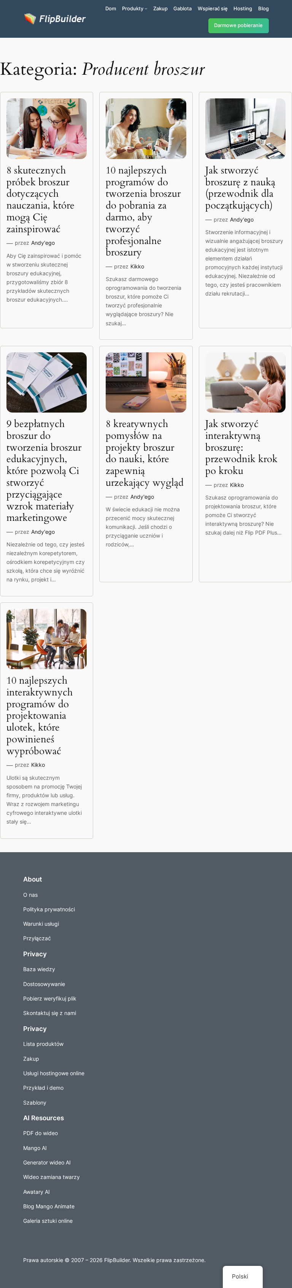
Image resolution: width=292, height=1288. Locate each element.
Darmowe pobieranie (238, 25)
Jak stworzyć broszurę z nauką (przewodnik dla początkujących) (240, 188)
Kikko (137, 266)
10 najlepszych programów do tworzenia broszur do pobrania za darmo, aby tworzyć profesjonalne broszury (143, 212)
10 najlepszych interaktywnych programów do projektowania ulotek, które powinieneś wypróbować (39, 716)
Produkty (132, 8)
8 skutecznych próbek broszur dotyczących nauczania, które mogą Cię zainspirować (40, 200)
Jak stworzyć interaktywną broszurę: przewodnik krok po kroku (241, 447)
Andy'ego (43, 242)
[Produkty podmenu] (146, 8)
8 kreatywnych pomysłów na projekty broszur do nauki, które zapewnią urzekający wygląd (145, 453)
